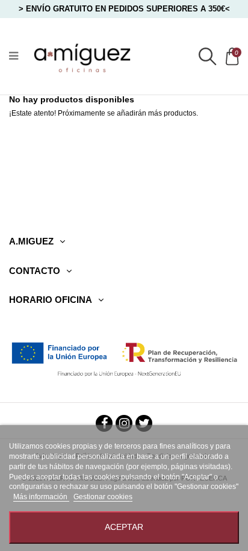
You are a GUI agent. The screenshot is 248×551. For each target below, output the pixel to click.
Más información (41, 497)
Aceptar (124, 527)
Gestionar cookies (102, 497)
